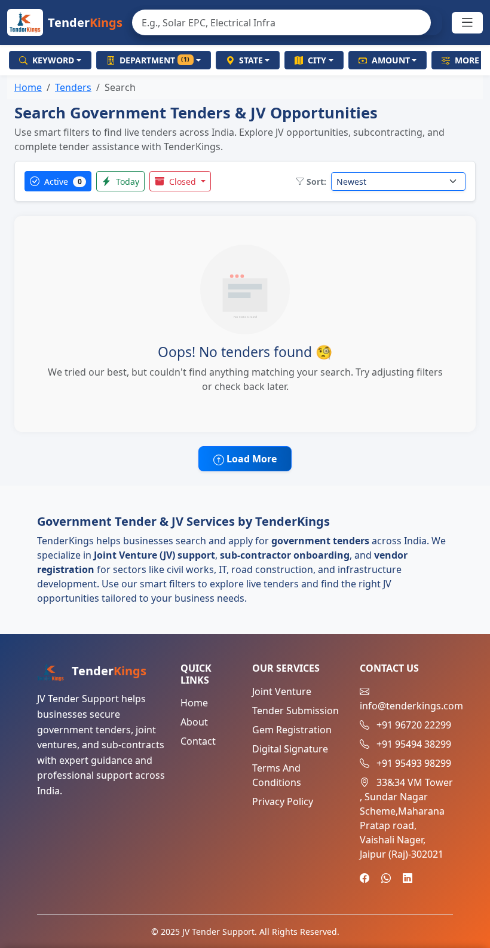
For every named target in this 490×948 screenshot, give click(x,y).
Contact (198, 741)
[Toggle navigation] (467, 22)
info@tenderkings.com (411, 705)
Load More (250, 458)
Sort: (316, 181)
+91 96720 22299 (413, 724)
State (251, 60)
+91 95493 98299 (413, 763)
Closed (182, 181)
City (317, 60)
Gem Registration (292, 729)
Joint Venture (281, 691)
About (194, 721)
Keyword (53, 60)
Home (28, 87)
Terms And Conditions (276, 775)
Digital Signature (290, 748)
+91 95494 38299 (413, 744)
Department (155, 60)
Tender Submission (295, 710)
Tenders (73, 87)
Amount (391, 60)
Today (126, 181)
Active (62, 181)
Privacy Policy (282, 801)
